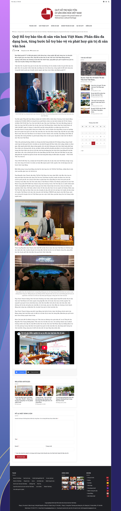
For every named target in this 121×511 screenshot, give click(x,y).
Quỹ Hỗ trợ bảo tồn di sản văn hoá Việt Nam (23, 486)
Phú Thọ (39, 483)
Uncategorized (91, 488)
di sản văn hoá (49, 478)
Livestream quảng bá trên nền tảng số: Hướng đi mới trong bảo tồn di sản (65, 399)
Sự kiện (89, 483)
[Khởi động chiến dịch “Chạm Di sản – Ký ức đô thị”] (65, 483)
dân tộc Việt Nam (17, 481)
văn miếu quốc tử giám (18, 489)
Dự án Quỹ (79, 26)
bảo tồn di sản (27, 478)
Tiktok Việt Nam (48, 486)
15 (100, 136)
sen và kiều (39, 486)
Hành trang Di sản (67, 26)
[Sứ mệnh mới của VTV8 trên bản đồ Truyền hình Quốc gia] (80, 483)
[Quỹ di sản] (60, 13)
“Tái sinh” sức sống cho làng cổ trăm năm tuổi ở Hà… (98, 102)
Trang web (49, 446)
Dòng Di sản (21, 31)
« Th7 (82, 150)
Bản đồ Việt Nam (17, 478)
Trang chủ (33, 26)
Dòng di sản (55, 26)
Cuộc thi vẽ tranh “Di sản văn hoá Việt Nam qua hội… (98, 87)
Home (15, 31)
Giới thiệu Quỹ (44, 26)
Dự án (33, 481)
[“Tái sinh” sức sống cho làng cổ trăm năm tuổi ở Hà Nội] (85, 103)
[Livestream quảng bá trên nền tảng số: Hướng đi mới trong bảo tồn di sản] (65, 391)
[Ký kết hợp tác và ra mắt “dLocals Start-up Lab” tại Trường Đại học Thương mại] (65, 488)
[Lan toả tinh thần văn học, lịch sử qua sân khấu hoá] (72, 488)
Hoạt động (90, 493)
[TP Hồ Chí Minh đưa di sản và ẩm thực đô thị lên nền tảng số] (72, 483)
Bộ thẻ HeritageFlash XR (38, 478)
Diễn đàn (89, 26)
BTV (16, 50)
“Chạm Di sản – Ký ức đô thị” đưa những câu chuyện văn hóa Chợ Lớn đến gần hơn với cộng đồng (43, 400)
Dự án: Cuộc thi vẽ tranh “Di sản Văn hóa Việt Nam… (92, 79)
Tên (16, 439)
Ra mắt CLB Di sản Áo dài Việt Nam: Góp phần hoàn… (98, 110)
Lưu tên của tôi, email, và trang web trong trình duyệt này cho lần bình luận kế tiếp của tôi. (42, 453)
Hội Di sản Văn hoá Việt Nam (20, 483)
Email (17, 446)
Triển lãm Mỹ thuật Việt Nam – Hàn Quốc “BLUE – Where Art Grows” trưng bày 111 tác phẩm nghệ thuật (24, 400)
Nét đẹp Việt (32, 483)
